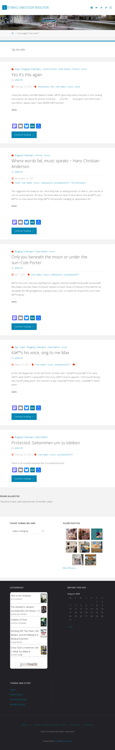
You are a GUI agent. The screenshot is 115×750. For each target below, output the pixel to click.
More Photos (69, 568)
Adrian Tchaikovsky (19, 623)
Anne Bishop (17, 599)
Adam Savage (17, 655)
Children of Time (19, 619)
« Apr (70, 626)
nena (77, 86)
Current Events (49, 69)
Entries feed (16, 694)
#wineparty (43, 86)
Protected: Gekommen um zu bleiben (46, 442)
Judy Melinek (17, 642)
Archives (75, 725)
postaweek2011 (62, 182)
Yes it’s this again (27, 74)
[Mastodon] (106, 7)
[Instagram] (91, 7)
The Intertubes (78, 182)
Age (16, 347)
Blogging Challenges (31, 69)
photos (89, 725)
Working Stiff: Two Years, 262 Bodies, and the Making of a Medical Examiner (25, 635)
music (84, 69)
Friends (76, 69)
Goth (17, 182)
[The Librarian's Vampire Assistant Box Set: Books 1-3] (44, 609)
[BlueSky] (101, 7)
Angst (17, 69)
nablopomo (47, 182)
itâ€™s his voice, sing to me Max (40, 352)
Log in (13, 689)
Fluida (56, 741)
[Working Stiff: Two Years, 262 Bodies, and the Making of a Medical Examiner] (44, 633)
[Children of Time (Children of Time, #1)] (44, 621)
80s (52, 86)
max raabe (60, 86)
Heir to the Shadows (21, 595)
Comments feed (18, 699)
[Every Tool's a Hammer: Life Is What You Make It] (44, 649)
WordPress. (67, 741)
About (25, 725)
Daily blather (65, 69)
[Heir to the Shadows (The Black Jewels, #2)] (44, 598)
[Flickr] (96, 7)
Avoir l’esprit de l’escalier (49, 725)
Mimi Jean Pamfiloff (20, 614)
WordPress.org (17, 704)
